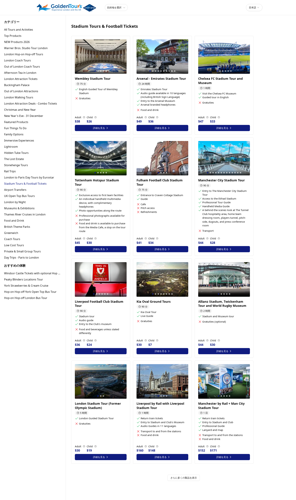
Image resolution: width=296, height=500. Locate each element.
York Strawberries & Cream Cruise (26, 285)
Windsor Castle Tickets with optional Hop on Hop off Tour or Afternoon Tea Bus (32, 273)
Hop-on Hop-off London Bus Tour (25, 298)
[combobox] (254, 7)
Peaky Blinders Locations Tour (23, 279)
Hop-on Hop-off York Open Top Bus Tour (30, 292)
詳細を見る (99, 128)
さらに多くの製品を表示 (183, 477)
